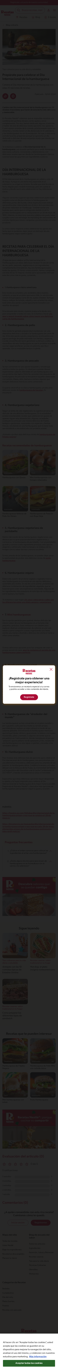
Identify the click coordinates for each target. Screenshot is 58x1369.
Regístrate (29, 697)
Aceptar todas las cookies (29, 1363)
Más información (38, 1357)
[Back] (51, 670)
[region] (29, 1351)
